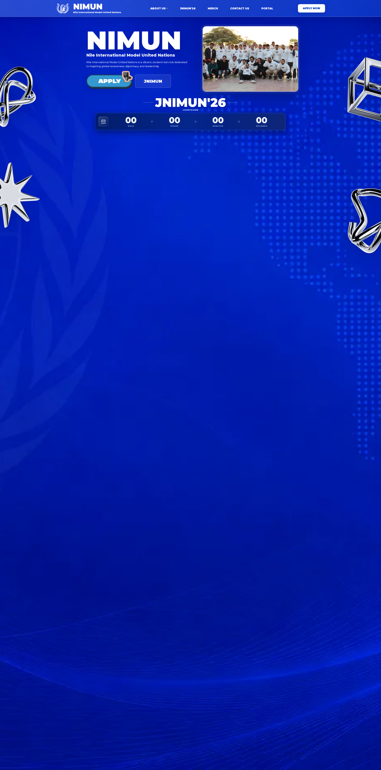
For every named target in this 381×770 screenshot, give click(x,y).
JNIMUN (153, 81)
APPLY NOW (311, 8)
